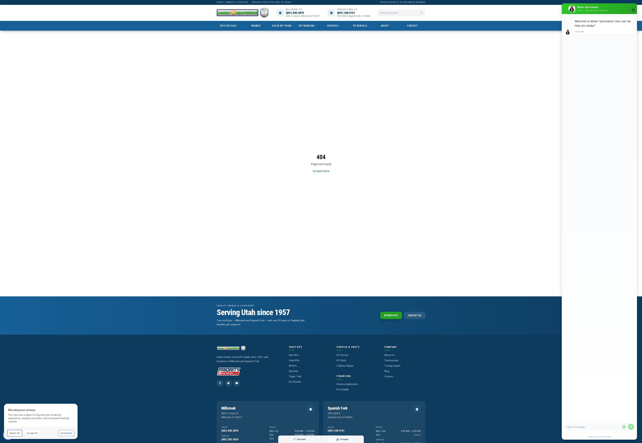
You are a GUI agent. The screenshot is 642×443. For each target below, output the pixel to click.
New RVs (294, 355)
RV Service (342, 355)
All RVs (293, 365)
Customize (66, 433)
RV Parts (341, 360)
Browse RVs (391, 315)
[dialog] (41, 421)
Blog (386, 371)
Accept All (32, 433)
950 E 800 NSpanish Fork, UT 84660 (340, 415)
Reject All (15, 433)
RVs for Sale (228, 25)
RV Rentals (360, 25)
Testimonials (391, 360)
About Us (389, 355)
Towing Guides (392, 365)
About (385, 25)
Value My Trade (282, 25)
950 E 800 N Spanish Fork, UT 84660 (353, 16)
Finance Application (347, 384)
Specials (293, 371)
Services (332, 25)
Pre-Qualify (343, 389)
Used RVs (294, 360)
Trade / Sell (295, 376)
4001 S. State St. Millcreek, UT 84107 (303, 16)
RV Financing (307, 25)
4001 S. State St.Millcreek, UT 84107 (231, 415)
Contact (412, 25)
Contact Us (414, 315)
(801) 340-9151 (346, 13)
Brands (255, 25)
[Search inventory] (421, 13)
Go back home (321, 171)
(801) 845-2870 (295, 13)
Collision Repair (345, 365)
